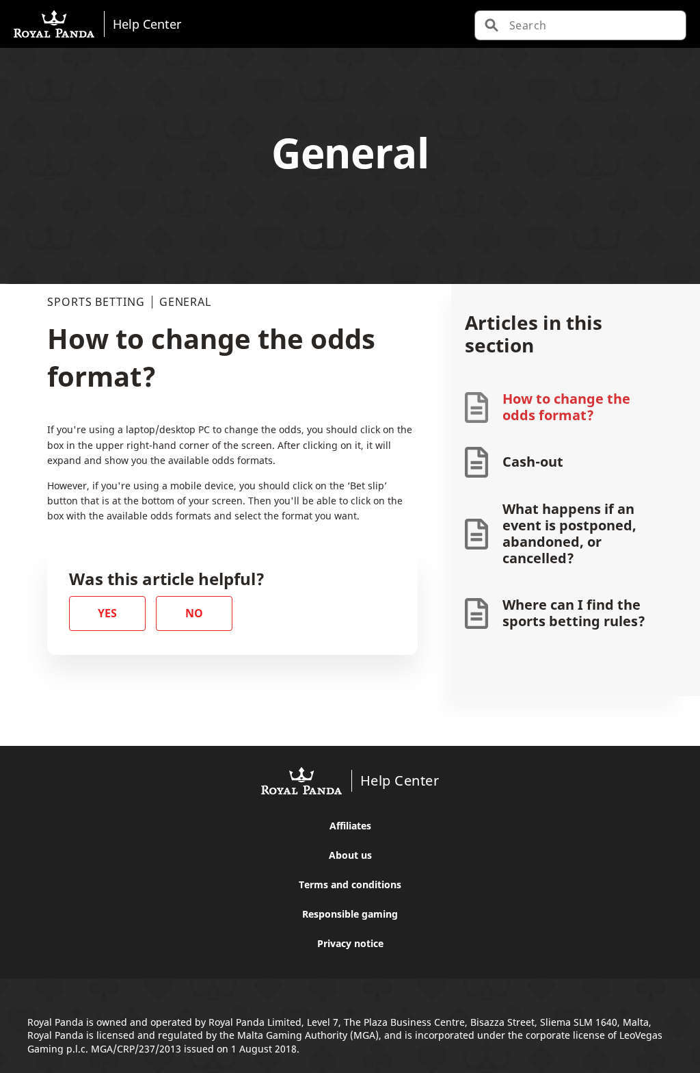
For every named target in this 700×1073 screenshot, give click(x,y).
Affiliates (350, 825)
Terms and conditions (350, 884)
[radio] (107, 613)
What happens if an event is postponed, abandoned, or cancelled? (569, 533)
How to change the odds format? (566, 406)
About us (350, 855)
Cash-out (532, 461)
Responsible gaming (350, 913)
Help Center (147, 23)
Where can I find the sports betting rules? (573, 612)
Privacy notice (350, 943)
